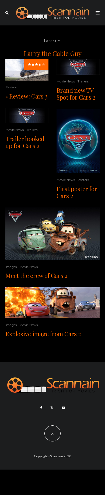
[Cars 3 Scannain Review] (26, 70)
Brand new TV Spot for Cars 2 (76, 94)
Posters (83, 180)
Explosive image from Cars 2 (43, 333)
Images (11, 267)
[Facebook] (41, 407)
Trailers (31, 130)
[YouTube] (63, 407)
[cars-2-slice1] (26, 115)
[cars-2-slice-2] (52, 303)
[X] (52, 407)
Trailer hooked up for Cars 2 (24, 142)
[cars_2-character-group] (52, 233)
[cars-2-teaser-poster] (78, 141)
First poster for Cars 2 (77, 192)
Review (11, 87)
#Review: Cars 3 (26, 96)
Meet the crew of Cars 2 (36, 275)
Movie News (14, 130)
